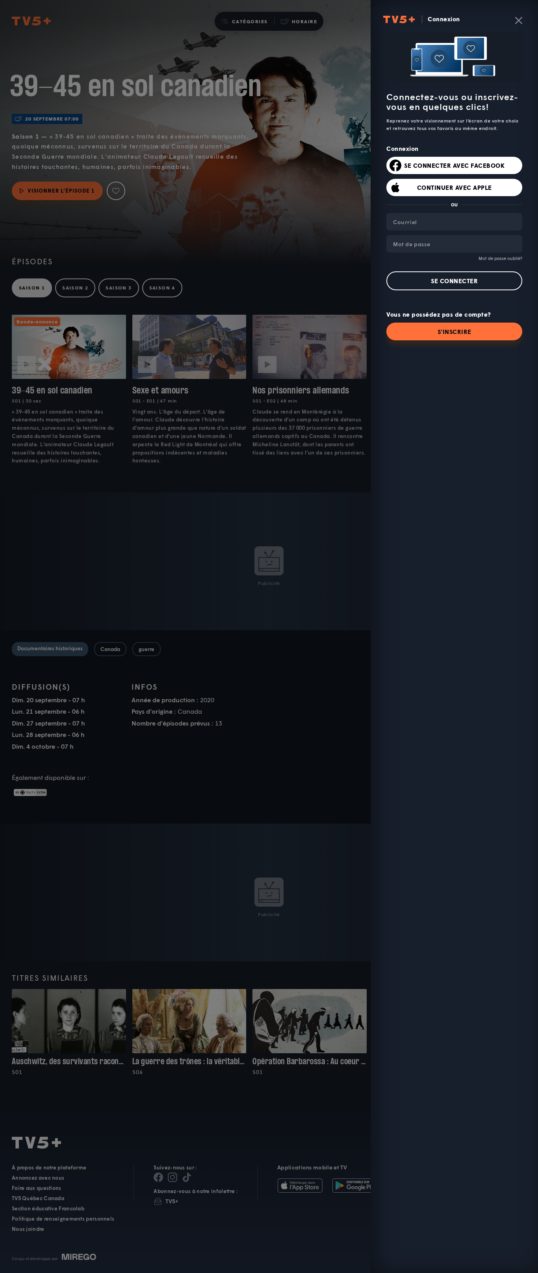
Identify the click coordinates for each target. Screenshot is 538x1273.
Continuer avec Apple (454, 187)
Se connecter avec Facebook (454, 165)
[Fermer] (518, 20)
